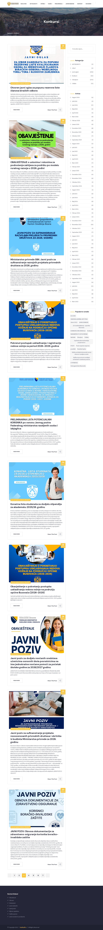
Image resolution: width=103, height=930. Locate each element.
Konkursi (16, 33)
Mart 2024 (82, 209)
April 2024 (82, 205)
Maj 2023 (82, 247)
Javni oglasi (82, 72)
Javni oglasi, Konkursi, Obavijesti (21, 83)
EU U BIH (73, 316)
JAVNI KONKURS (83, 322)
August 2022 (82, 282)
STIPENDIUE (74, 362)
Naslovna (24, 3)
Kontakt (79, 3)
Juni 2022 (82, 290)
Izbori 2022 (74, 322)
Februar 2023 (82, 259)
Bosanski (88, 3)
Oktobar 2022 (82, 274)
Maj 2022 (82, 294)
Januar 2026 (82, 124)
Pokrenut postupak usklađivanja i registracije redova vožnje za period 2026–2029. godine (35, 345)
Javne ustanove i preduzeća (17, 916)
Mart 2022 (82, 301)
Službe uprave (13, 914)
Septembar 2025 (82, 140)
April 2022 (82, 297)
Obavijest (80, 337)
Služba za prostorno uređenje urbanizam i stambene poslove (81, 358)
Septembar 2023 (82, 232)
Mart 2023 (82, 255)
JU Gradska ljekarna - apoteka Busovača (81, 326)
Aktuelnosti (33, 3)
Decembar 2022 (82, 267)
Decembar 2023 (82, 220)
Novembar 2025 (82, 132)
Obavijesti (82, 79)
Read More (16, 109)
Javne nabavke (70, 3)
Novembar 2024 (82, 178)
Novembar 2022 (82, 271)
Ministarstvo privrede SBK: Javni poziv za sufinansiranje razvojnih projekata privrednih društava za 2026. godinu (35, 262)
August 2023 (82, 236)
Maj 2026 (82, 109)
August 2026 (82, 97)
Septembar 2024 (82, 186)
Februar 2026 (82, 120)
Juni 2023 (82, 244)
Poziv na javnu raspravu (83, 346)
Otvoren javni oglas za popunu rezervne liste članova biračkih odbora (35, 89)
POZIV (72, 346)
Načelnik (73, 337)
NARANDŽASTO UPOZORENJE (79, 334)
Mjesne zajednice (14, 911)
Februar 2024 (82, 213)
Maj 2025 (82, 155)
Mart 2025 (82, 163)
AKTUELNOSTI (82, 64)
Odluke (82, 83)
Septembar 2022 (82, 278)
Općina (43, 3)
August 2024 (82, 190)
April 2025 (82, 159)
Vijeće (50, 3)
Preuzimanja (58, 3)
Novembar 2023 (82, 224)
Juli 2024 (82, 193)
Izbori (82, 68)
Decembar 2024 (82, 174)
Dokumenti (12, 903)
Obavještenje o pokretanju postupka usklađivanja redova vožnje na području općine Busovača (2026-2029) (32, 589)
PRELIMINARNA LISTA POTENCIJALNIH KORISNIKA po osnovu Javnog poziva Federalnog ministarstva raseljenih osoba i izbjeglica (34, 424)
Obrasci (11, 900)
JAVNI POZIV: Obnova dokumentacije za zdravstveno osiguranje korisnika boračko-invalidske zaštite (34, 834)
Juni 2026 (82, 105)
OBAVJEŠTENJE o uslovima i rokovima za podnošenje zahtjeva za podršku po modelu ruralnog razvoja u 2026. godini (34, 165)
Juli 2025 (82, 147)
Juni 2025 (82, 151)
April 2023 (82, 251)
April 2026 (82, 113)
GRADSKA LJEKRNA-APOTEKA (79, 319)
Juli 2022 (82, 286)
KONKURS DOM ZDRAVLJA (78, 331)
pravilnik (73, 349)
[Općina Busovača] (13, 4)
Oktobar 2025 (82, 136)
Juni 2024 (82, 197)
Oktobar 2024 (82, 182)
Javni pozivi (12, 908)
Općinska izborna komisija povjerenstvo (81, 341)
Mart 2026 (82, 116)
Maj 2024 (82, 201)
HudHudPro (23, 927)
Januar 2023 (82, 263)
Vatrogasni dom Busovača (78, 366)
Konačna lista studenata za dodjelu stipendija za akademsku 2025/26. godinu (36, 506)
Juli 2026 (82, 101)
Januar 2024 (82, 217)
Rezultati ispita (81, 349)
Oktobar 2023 (82, 228)
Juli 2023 (82, 240)
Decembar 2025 (82, 128)
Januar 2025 (82, 170)
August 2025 (82, 143)
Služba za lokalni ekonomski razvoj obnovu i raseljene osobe (81, 353)
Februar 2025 (82, 167)
